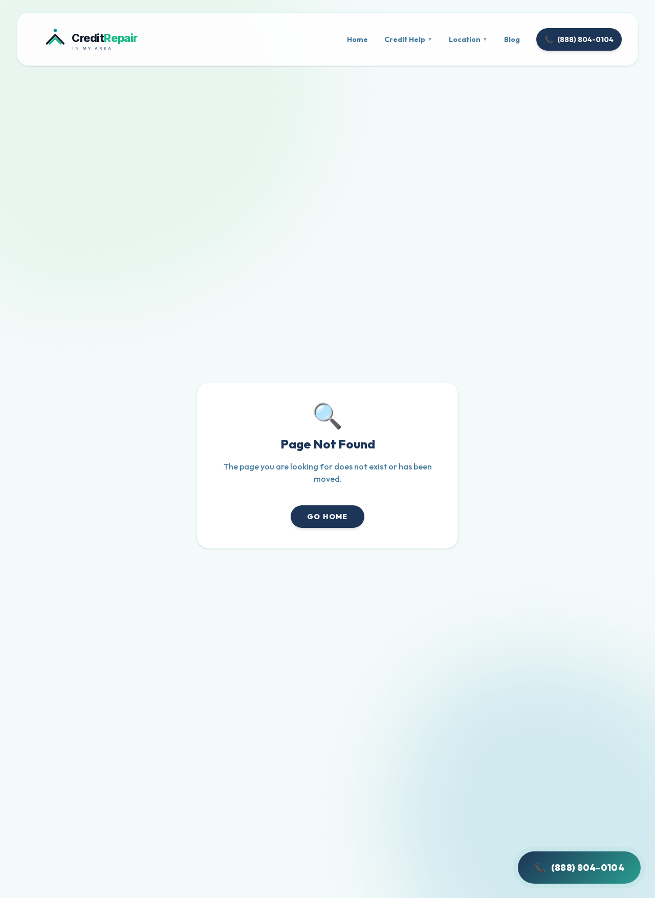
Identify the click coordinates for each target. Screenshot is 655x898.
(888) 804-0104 (579, 39)
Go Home (327, 516)
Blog (512, 39)
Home (357, 39)
